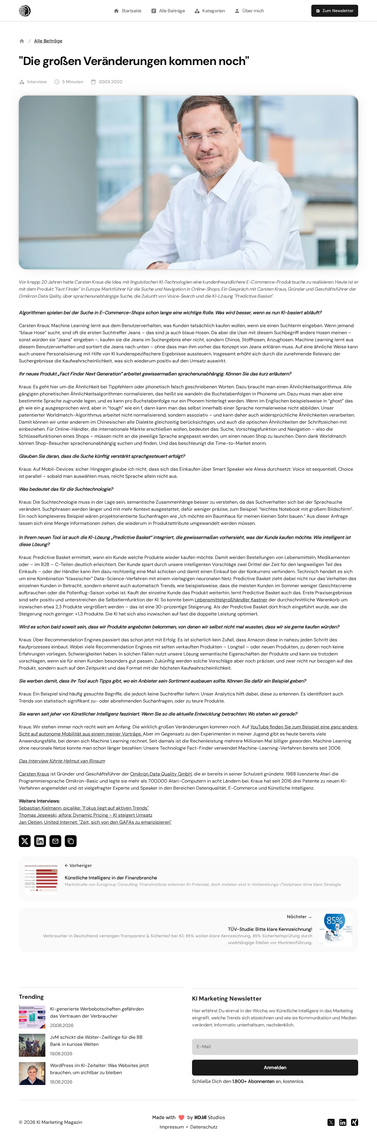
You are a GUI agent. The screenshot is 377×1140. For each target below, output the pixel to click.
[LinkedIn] (342, 1122)
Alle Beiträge (48, 41)
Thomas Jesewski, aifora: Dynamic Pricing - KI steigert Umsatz (85, 815)
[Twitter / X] (331, 1122)
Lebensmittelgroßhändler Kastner (231, 600)
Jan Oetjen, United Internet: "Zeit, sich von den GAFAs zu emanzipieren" (95, 822)
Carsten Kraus (34, 774)
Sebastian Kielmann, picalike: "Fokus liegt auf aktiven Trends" (84, 808)
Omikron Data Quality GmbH (161, 774)
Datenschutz (203, 1127)
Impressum (172, 1127)
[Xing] (354, 1122)
